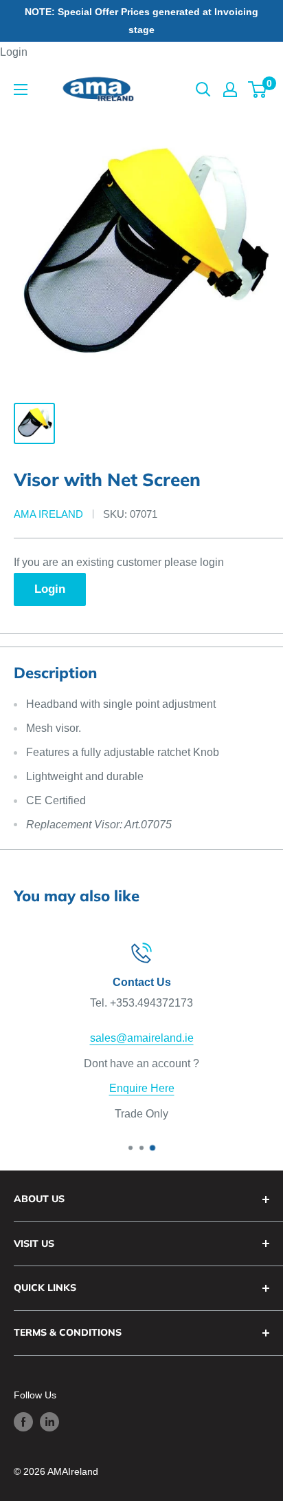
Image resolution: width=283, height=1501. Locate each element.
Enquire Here (141, 1088)
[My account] (230, 89)
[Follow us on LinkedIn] (49, 1421)
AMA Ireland (48, 514)
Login (13, 52)
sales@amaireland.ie (142, 1038)
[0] (258, 89)
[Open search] (203, 89)
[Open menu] (20, 89)
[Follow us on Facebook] (23, 1421)
